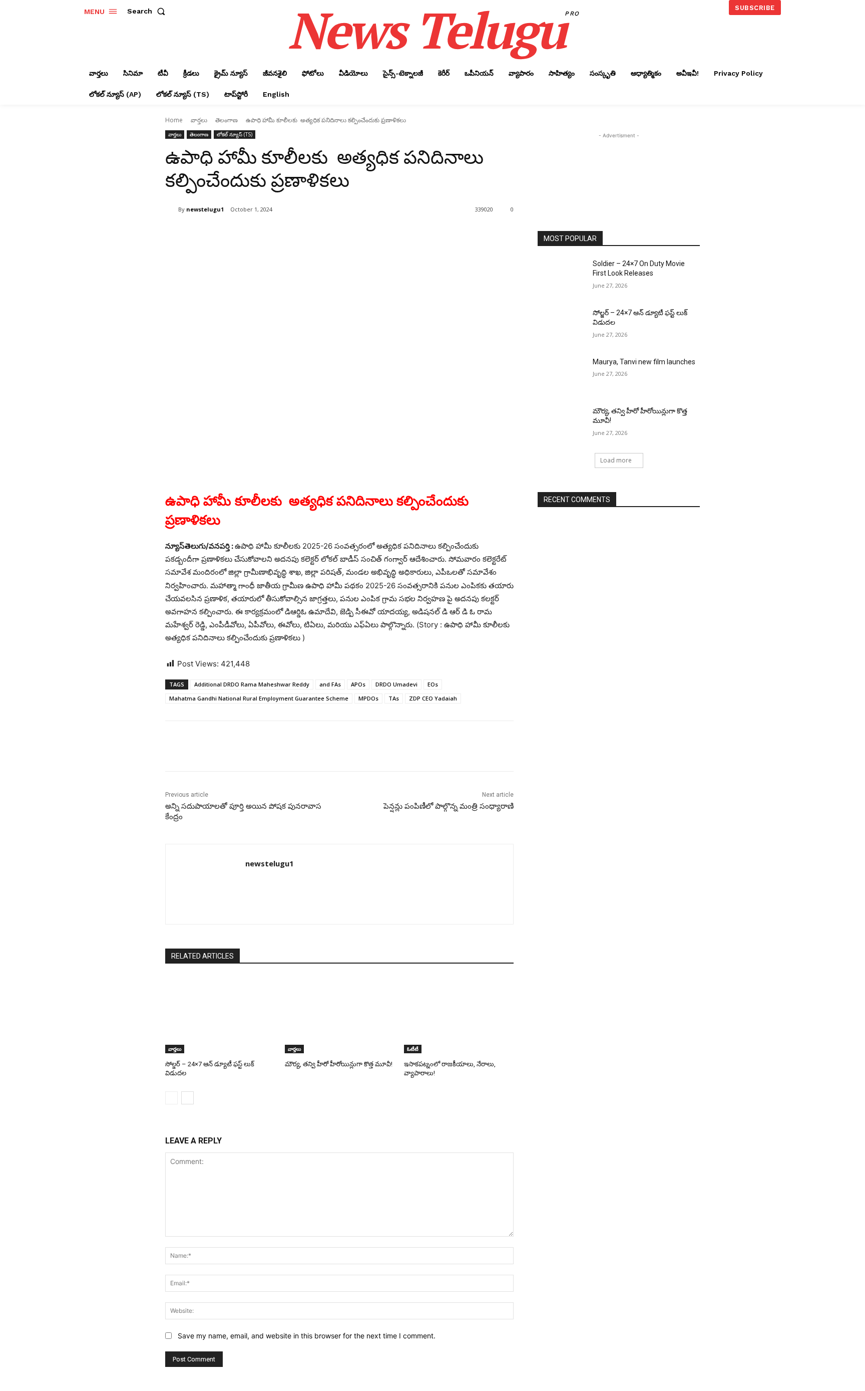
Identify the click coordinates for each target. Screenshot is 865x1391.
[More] (329, 235)
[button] (148, 11)
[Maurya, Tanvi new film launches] (562, 374)
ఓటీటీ (412, 1048)
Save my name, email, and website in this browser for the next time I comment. (307, 1335)
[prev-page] (171, 1097)
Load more (616, 460)
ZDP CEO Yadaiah (433, 698)
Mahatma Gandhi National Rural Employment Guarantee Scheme (258, 698)
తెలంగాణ (226, 120)
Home (174, 120)
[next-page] (187, 1097)
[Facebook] (237, 235)
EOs (432, 684)
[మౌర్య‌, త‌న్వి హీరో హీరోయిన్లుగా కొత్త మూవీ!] (339, 1015)
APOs (358, 684)
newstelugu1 (205, 209)
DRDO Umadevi (396, 684)
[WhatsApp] (306, 235)
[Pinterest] (283, 235)
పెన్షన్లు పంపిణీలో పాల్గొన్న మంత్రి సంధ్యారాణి (448, 806)
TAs (393, 698)
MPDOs (368, 698)
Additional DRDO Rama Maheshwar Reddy (251, 684)
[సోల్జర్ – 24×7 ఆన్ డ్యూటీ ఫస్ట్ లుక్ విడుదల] (220, 1015)
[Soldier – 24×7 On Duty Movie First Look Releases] (562, 276)
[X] (260, 235)
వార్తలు (199, 120)
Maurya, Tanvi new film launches (644, 362)
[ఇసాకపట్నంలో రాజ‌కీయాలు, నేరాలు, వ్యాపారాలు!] (459, 1015)
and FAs (330, 684)
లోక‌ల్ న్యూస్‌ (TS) (234, 134)
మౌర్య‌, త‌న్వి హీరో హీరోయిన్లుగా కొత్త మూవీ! (338, 1064)
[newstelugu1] (171, 209)
